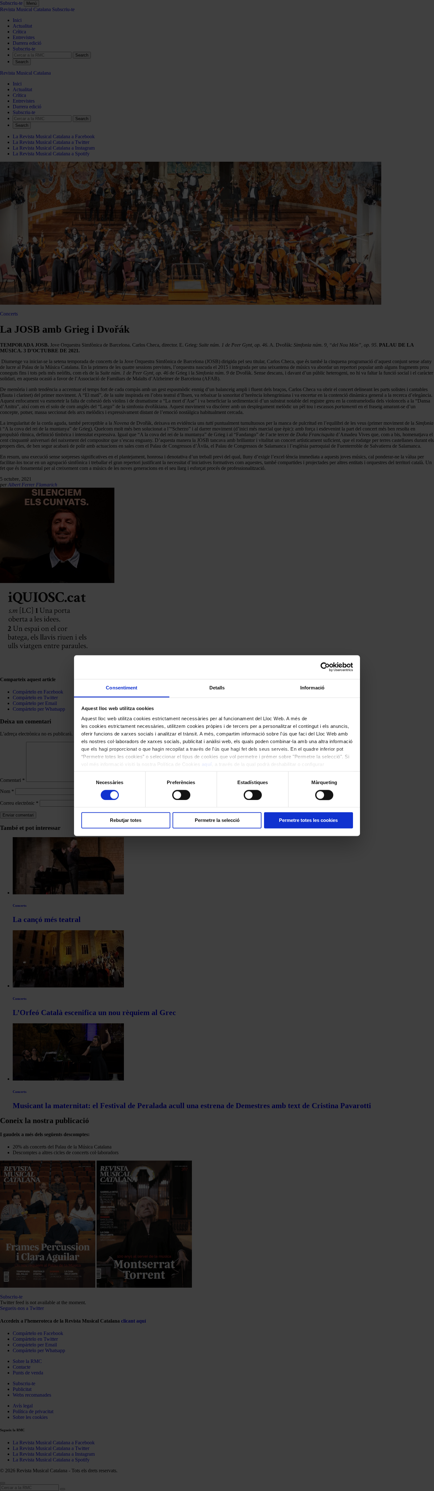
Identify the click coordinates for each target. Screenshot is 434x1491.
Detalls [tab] (217, 687)
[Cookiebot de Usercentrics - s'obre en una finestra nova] (325, 667)
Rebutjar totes (125, 820)
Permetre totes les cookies (308, 820)
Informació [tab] (312, 687)
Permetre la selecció (217, 820)
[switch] (181, 795)
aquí (207, 764)
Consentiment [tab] (121, 687)
